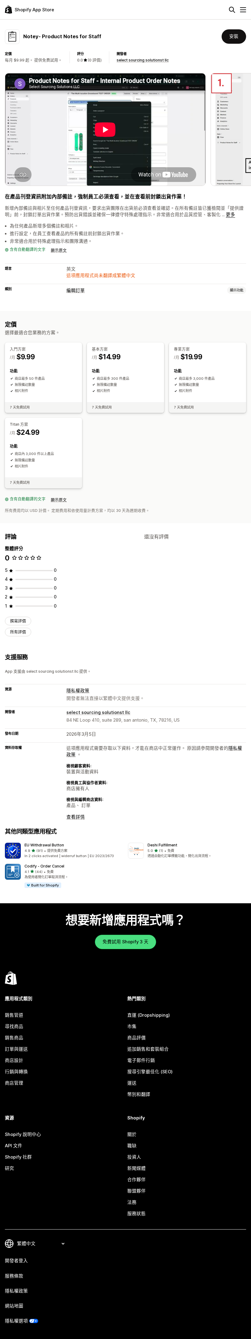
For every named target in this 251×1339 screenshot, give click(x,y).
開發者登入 (16, 1260)
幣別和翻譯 (138, 1094)
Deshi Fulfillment (162, 845)
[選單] (243, 10)
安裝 (233, 36)
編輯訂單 (75, 290)
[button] (64, 851)
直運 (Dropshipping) (148, 1015)
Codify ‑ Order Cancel (44, 866)
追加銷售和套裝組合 (148, 1049)
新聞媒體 (136, 1168)
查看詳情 (75, 817)
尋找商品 (14, 1026)
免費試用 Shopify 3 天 (125, 942)
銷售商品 (14, 1038)
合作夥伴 (136, 1179)
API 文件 (13, 1146)
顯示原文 (59, 250)
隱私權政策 (77, 691)
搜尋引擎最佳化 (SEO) (150, 1072)
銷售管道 (14, 1015)
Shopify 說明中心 (23, 1134)
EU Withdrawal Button (44, 845)
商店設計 (14, 1060)
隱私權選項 (16, 1321)
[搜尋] (232, 10)
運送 (132, 1083)
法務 (132, 1202)
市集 (132, 1026)
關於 (132, 1134)
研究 (9, 1168)
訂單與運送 (16, 1049)
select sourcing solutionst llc (143, 60)
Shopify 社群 (18, 1157)
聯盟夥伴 (136, 1191)
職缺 (132, 1146)
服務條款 (14, 1276)
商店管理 (14, 1083)
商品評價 (136, 1038)
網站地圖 (14, 1306)
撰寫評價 (18, 621)
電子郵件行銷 (141, 1060)
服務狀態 (136, 1213)
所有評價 (18, 632)
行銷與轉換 (16, 1072)
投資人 (134, 1157)
